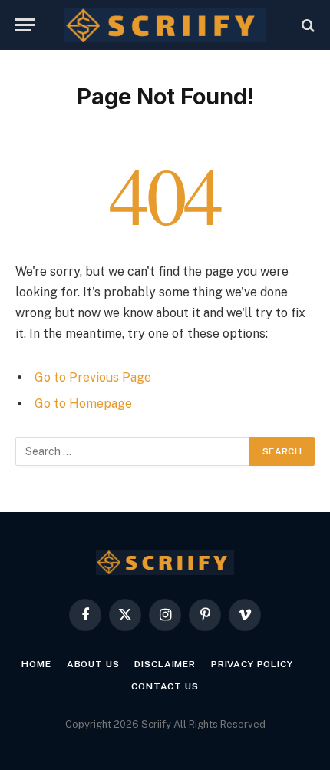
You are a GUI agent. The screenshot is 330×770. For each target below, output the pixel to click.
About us (93, 664)
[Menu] (25, 25)
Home (36, 664)
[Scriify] (165, 25)
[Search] (307, 25)
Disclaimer (164, 664)
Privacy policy (252, 664)
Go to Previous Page (93, 377)
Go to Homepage (83, 403)
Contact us (164, 686)
